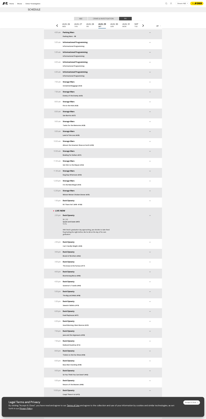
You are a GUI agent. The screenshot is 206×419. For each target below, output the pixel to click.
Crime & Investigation (103, 18)
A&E (80, 18)
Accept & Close (190, 402)
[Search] (166, 3)
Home (11, 4)
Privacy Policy (26, 408)
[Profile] (171, 3)
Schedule (34, 9)
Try (193, 3)
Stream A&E (181, 3)
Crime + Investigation (32, 4)
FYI (125, 18)
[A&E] (5, 3)
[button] (66, 25)
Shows (19, 4)
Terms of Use (73, 405)
